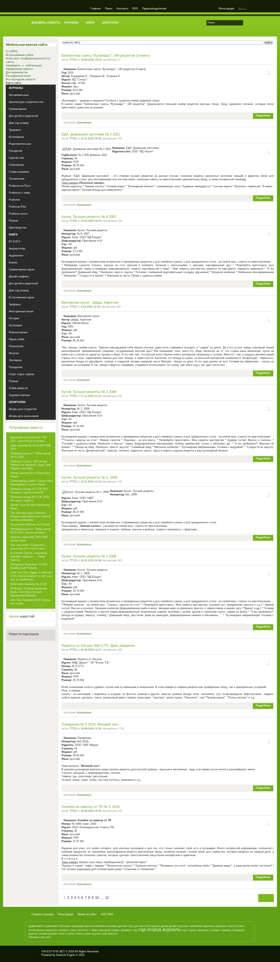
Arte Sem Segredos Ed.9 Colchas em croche (30, 601)
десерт (173, 926)
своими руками (48, 933)
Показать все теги (39, 937)
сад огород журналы (159, 929)
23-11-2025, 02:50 (91, 138)
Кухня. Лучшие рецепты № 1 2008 (88, 556)
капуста (232, 926)
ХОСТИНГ (107, 914)
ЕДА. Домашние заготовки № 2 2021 (90, 134)
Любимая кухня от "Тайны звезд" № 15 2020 (30, 455)
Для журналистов (17, 72)
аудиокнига (36, 926)
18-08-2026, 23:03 (91, 59)
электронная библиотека (58, 9)
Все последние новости (20, 79)
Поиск (108, 8)
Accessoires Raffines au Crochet (30, 524)
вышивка (100, 926)
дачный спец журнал (147, 926)
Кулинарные (84, 122)
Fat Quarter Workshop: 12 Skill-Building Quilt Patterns (29, 566)
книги (241, 926)
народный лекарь (109, 930)
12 (107, 898)
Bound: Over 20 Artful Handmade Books (30, 506)
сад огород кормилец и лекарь (201, 930)
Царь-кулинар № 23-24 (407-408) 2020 (30, 447)
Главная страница (42, 914)
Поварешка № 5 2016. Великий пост (90, 724)
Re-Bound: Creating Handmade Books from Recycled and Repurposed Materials (28, 592)
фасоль (113, 933)
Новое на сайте (87, 914)
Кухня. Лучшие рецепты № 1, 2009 (89, 477)
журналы (183, 926)
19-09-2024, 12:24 (91, 728)
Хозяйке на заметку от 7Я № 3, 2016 (90, 807)
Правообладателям (154, 8)
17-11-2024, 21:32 (91, 396)
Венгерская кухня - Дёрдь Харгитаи (89, 302)
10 (97, 898)
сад (135, 930)
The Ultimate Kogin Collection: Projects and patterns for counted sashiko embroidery (30, 516)
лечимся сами (67, 930)
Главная (96, 8)
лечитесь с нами (87, 930)
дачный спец (125, 926)
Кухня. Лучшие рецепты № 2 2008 (88, 392)
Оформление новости (19, 68)
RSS (135, 8)
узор (104, 933)
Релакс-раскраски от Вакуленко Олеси (30, 474)
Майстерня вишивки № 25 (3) (28, 583)
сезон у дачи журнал (88, 933)
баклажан (65, 926)
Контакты (122, 8)
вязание (112, 926)
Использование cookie (19, 54)
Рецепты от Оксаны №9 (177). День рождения (98, 645)
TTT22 (73, 59)
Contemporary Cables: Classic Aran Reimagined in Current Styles (31, 482)
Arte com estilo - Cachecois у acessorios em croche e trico (28, 546)
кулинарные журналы (42, 930)
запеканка (196, 926)
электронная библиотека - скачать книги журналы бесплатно (34, 953)
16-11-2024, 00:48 (91, 560)
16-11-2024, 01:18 (91, 481)
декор (164, 926)
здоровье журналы (215, 926)
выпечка (89, 926)
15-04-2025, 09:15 (91, 220)
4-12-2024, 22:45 (90, 306)
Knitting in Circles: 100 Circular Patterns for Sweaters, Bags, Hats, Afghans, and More (31, 465)
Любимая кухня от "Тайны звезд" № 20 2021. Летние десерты (30, 530)
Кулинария (83, 380)
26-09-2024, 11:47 (91, 649)
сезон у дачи (66, 933)
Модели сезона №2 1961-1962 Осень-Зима (29, 538)
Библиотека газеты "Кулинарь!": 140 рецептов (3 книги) (105, 55)
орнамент (126, 930)
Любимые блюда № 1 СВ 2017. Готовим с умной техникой (29, 490)
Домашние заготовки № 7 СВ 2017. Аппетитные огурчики (28, 439)
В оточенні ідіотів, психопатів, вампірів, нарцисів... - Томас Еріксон (29, 556)
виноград (77, 926)
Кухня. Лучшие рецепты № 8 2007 (88, 217)
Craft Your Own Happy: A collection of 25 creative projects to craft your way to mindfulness (31, 576)
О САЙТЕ (12, 51)
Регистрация (226, 8)
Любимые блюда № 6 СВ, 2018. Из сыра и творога (30, 498)
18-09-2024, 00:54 (91, 810)
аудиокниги (51, 926)
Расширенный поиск (18, 75)
